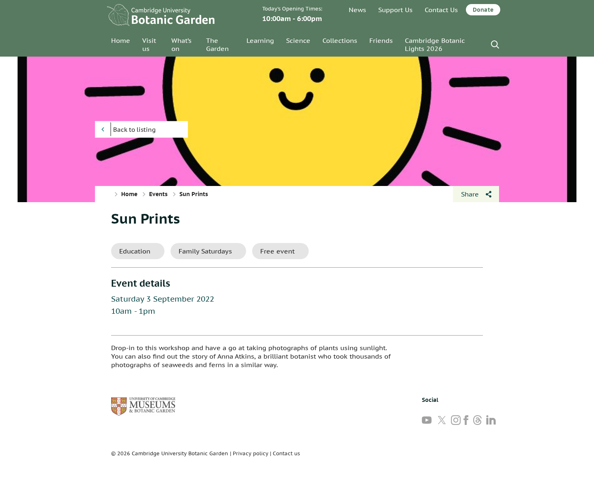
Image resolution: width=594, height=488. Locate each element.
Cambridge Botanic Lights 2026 (435, 44)
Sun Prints (145, 218)
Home (120, 40)
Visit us (149, 44)
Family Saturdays (205, 251)
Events (158, 194)
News (357, 10)
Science (298, 40)
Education (134, 251)
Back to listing (134, 129)
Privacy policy (250, 453)
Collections (339, 40)
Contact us (286, 453)
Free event (277, 251)
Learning (260, 40)
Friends (381, 40)
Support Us (395, 10)
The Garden (217, 44)
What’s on (181, 44)
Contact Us (441, 10)
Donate (483, 9)
